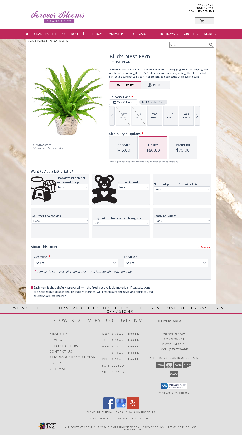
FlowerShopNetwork (123, 427)
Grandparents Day (49, 34)
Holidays (167, 34)
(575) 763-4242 (205, 11)
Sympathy (116, 34)
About (189, 34)
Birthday (94, 34)
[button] (204, 20)
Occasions (141, 34)
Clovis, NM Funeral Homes (105, 412)
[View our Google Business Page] (121, 407)
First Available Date (153, 102)
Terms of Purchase (182, 427)
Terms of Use (132, 429)
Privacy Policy (154, 427)
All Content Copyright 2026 (86, 427)
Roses (76, 34)
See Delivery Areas (167, 321)
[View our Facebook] (109, 407)
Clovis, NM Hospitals (140, 412)
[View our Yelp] (133, 407)
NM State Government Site (136, 418)
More (208, 34)
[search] (211, 45)
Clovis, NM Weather (101, 418)
